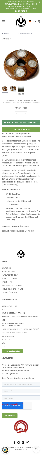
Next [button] (36, 64)
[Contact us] (27, 443)
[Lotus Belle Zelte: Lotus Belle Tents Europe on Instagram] (18, 443)
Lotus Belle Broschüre (12, 289)
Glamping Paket (9, 272)
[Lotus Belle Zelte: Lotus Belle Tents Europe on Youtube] (23, 443)
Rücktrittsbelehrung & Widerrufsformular (13, 324)
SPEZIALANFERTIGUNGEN (12, 285)
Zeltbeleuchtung (25, 33)
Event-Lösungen (9, 292)
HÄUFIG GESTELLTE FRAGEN (13, 313)
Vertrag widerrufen (12, 351)
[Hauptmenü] (3, 21)
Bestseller (6, 268)
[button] (33, 21)
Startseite (7, 33)
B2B (3, 343)
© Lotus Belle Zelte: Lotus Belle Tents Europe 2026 (21, 448)
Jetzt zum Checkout (21, 129)
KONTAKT (6, 346)
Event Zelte (7, 282)
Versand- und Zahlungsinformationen (20, 316)
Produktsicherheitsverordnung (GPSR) (20, 329)
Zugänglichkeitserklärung (14, 333)
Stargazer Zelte (9, 278)
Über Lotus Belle (9, 306)
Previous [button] (6, 64)
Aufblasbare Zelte (10, 275)
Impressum (6, 340)
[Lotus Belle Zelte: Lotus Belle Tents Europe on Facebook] (14, 443)
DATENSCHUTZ (8, 336)
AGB (3, 320)
